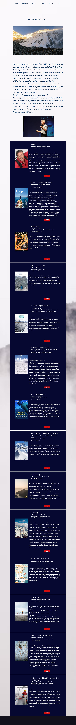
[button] (47, 176)
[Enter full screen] (62, 53)
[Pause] (14, 53)
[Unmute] (16, 53)
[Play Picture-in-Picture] (60, 53)
